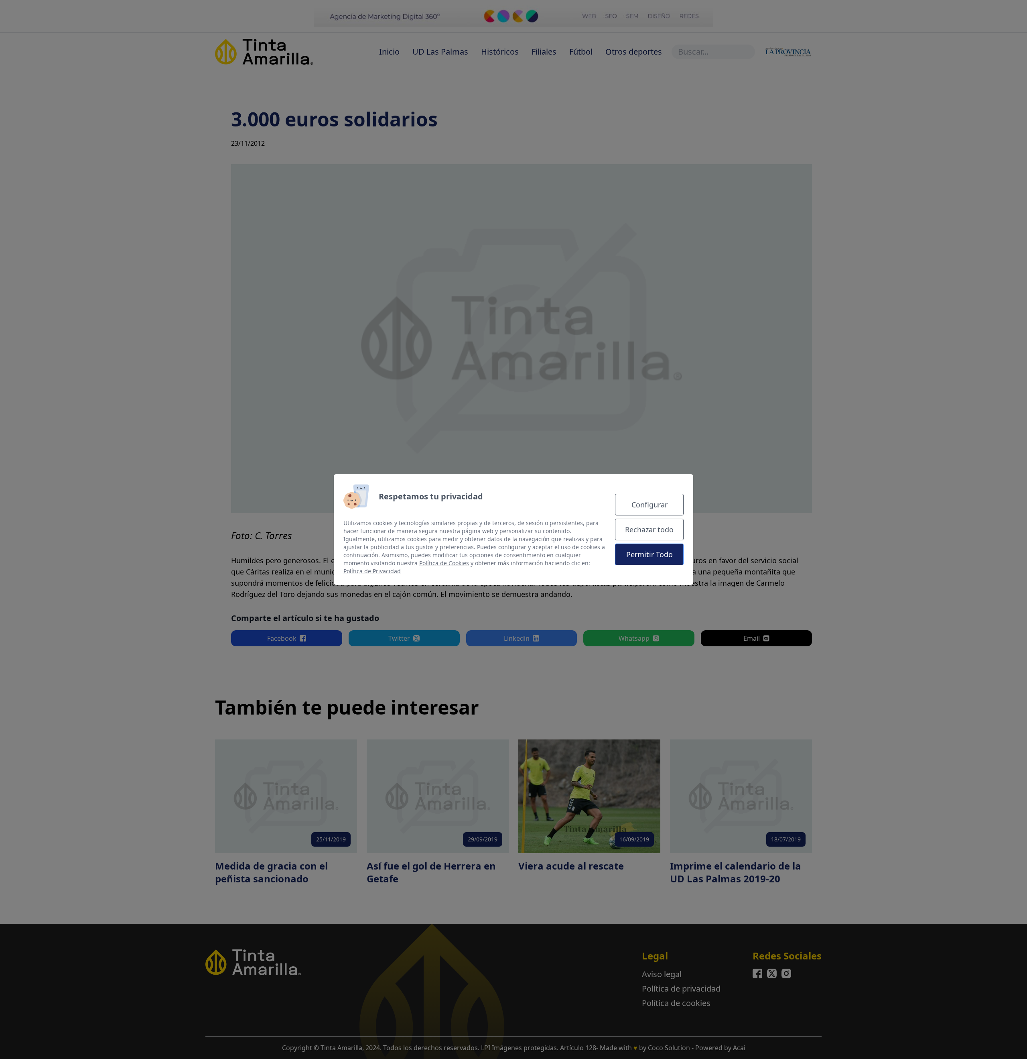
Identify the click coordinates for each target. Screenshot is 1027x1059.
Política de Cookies (444, 563)
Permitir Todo (649, 554)
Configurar (649, 504)
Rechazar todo (649, 529)
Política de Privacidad (372, 571)
